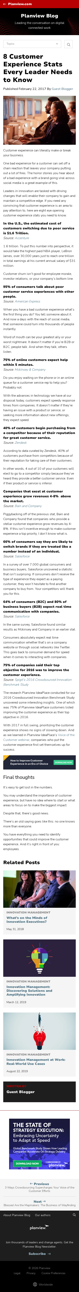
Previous (39, 1187)
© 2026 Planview (39, 1268)
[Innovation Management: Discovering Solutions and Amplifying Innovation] (39, 958)
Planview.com (20, 4)
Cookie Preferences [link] (53, 1273)
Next (40, 1203)
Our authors (42, 1215)
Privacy (31, 1273)
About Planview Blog (16, 1215)
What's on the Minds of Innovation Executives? (28, 917)
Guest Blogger (62, 89)
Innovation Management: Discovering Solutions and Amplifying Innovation (29, 988)
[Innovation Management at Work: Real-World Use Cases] (39, 1031)
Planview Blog (39, 16)
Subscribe (40, 1254)
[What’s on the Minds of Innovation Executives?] (39, 889)
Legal (17, 1273)
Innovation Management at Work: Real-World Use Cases (35, 1059)
